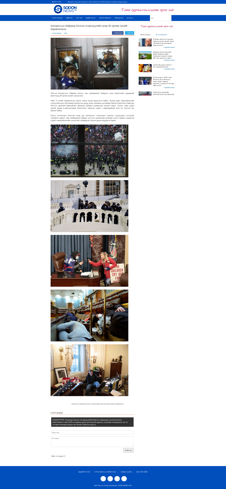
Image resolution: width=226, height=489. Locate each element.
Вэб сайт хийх (142, 472)
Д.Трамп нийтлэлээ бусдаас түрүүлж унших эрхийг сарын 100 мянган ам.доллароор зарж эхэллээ (163, 42)
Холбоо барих (126, 472)
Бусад (129, 18)
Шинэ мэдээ (145, 34)
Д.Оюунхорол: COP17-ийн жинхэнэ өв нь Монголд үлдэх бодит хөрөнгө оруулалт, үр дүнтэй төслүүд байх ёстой (163, 81)
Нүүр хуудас (57, 18)
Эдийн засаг (90, 18)
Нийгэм (69, 18)
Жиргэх (130, 33)
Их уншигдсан (161, 34)
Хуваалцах (118, 33)
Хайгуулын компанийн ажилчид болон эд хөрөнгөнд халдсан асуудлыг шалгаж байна (163, 95)
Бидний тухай (84, 472)
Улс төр (79, 18)
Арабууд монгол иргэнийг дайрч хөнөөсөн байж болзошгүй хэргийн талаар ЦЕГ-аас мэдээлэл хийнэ (162, 55)
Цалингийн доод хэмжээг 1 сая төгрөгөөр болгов (162, 66)
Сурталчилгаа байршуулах (105, 472)
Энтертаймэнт (105, 18)
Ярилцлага (119, 18)
